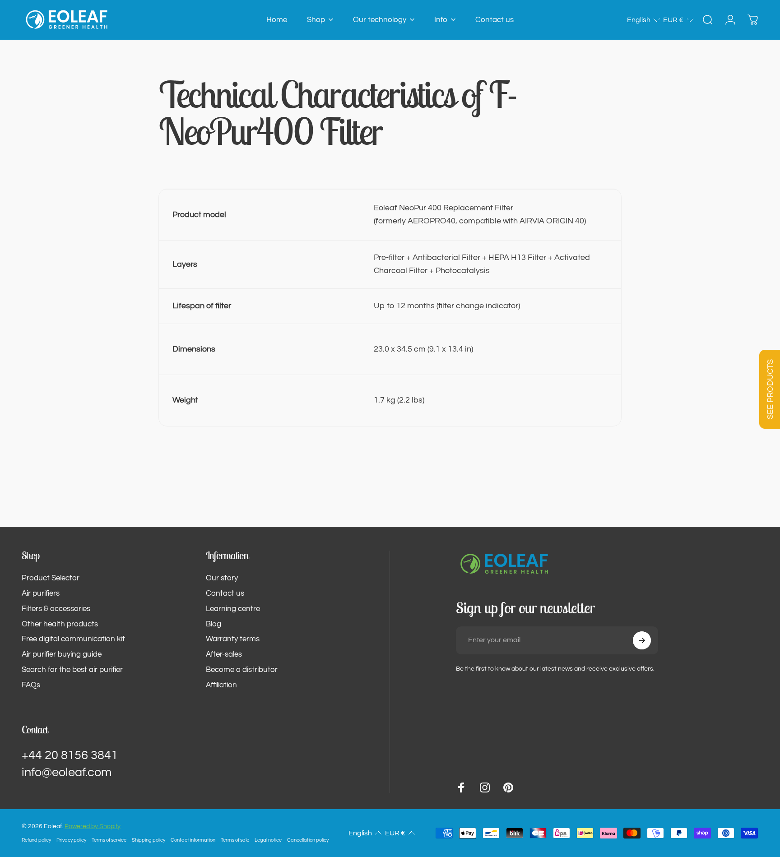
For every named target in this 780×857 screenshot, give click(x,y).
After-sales (224, 654)
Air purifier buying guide (62, 654)
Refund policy (36, 840)
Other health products (60, 624)
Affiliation (221, 685)
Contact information (193, 840)
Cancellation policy (308, 840)
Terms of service (109, 840)
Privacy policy (71, 840)
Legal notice (268, 840)
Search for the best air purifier (72, 670)
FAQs (31, 685)
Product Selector (50, 578)
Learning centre (233, 609)
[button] (644, 19)
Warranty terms (233, 639)
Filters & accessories (56, 609)
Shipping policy (148, 840)
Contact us (225, 593)
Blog (213, 624)
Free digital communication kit (73, 639)
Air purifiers (41, 593)
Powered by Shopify (93, 826)
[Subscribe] (642, 640)
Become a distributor (242, 670)
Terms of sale (235, 840)
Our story (222, 578)
